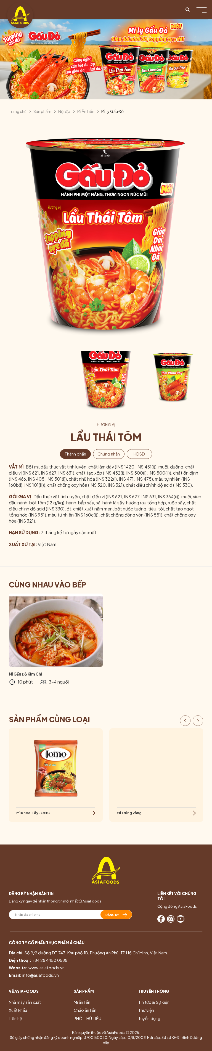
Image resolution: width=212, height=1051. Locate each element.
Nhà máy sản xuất (25, 1001)
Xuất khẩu (18, 1010)
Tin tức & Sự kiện (153, 1001)
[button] (185, 721)
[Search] (188, 9)
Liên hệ (15, 1018)
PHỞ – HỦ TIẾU (87, 1018)
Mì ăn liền (82, 1001)
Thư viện (146, 1010)
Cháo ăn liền (85, 1010)
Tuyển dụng (149, 1018)
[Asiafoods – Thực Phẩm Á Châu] (20, 15)
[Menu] (203, 9)
